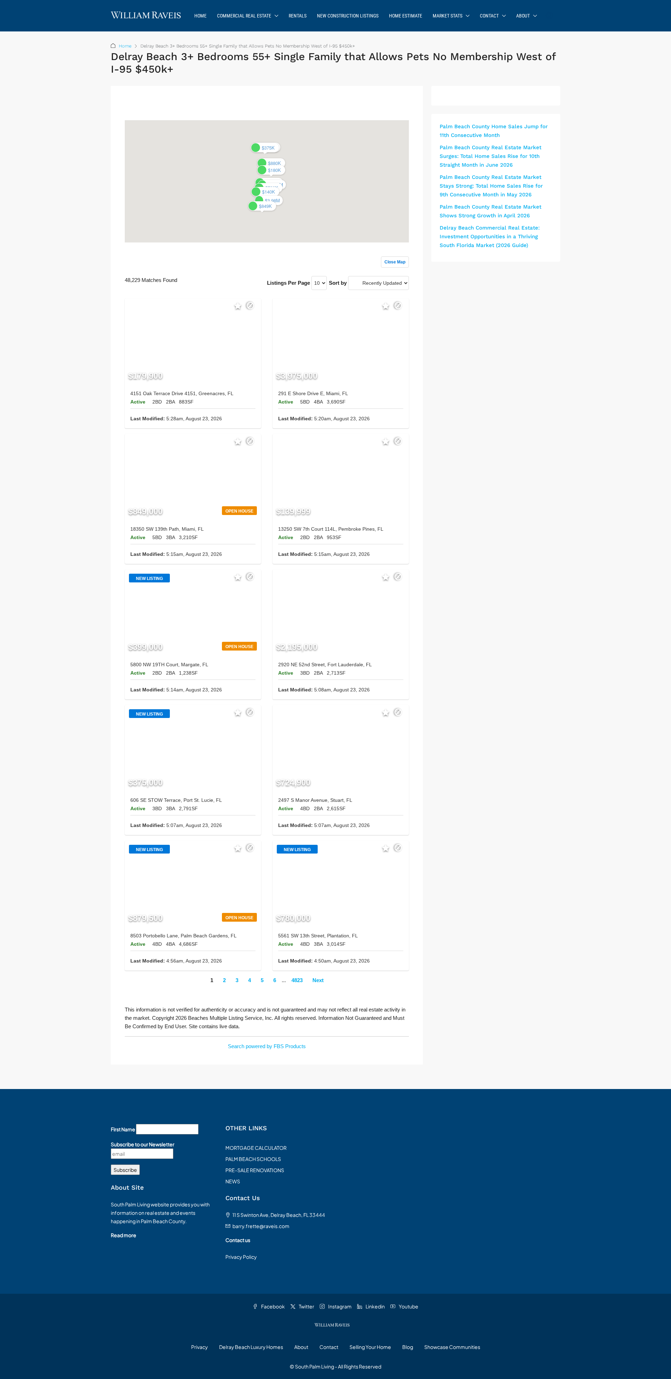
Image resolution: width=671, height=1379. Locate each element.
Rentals (297, 16)
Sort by (338, 283)
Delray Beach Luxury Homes (251, 1347)
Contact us (237, 1240)
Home (200, 16)
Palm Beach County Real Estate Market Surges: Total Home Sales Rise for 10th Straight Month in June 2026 (490, 156)
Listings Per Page (288, 283)
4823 (297, 980)
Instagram (339, 1306)
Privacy (199, 1347)
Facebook (272, 1306)
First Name (123, 1129)
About (523, 16)
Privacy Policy (241, 1257)
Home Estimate (405, 16)
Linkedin (375, 1306)
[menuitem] (549, 15)
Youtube (408, 1306)
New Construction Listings (347, 16)
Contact (489, 16)
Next (318, 980)
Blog (407, 1347)
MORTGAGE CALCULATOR (256, 1148)
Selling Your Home (370, 1347)
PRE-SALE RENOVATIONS (254, 1170)
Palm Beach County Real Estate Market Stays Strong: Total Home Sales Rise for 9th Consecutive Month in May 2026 (491, 186)
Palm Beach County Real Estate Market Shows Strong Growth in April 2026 (490, 211)
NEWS (232, 1181)
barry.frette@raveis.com (260, 1226)
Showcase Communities (452, 1347)
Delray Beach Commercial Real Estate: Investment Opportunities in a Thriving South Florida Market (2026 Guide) (490, 236)
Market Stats (447, 16)
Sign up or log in (390, 105)
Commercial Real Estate (244, 16)
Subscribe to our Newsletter (142, 1144)
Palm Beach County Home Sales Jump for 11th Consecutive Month (494, 130)
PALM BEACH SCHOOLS (253, 1159)
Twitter (306, 1306)
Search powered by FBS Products (267, 1046)
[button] (271, 170)
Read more (123, 1235)
